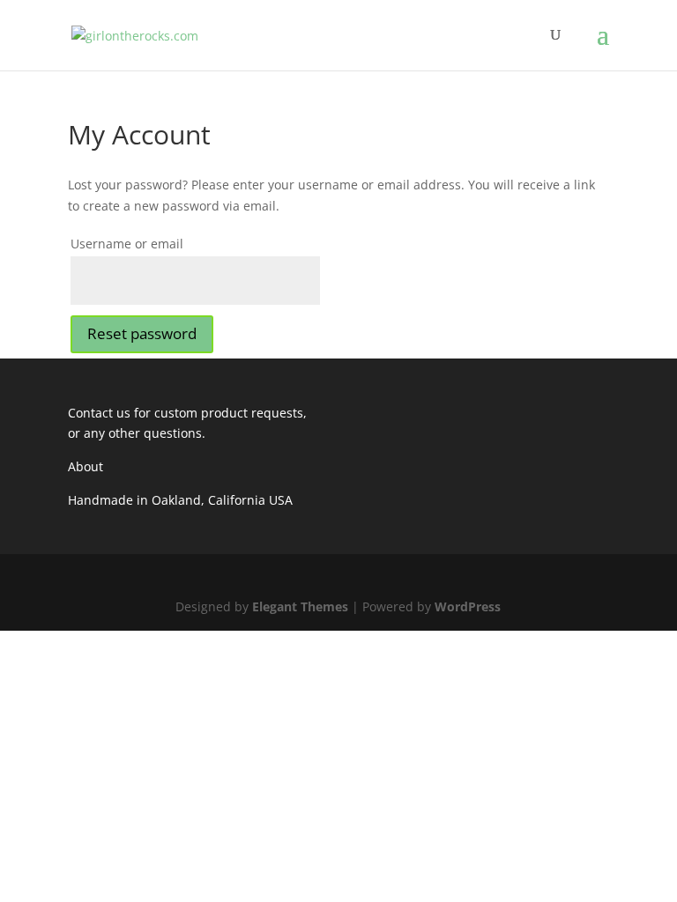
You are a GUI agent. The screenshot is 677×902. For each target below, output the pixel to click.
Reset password (142, 333)
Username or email (127, 243)
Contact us (99, 412)
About (85, 466)
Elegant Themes (300, 606)
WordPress (468, 606)
